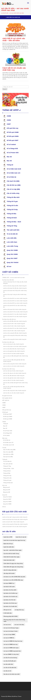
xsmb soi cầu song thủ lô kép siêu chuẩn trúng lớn (15, 336)
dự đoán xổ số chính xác (10, 596)
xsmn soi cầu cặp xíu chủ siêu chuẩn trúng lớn (15, 346)
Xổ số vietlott (11, 144)
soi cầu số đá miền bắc (10, 667)
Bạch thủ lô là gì (8, 543)
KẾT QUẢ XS (5, 400)
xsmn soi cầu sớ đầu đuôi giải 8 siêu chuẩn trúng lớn (15, 356)
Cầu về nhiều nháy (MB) (9, 449)
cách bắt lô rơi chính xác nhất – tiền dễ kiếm (13, 39)
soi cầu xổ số (7, 670)
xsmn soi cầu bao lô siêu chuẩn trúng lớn (13, 344)
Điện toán (4, 438)
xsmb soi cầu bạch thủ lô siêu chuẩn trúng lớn (14, 309)
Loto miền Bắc (12, 238)
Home (3, 17)
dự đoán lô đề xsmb (9, 586)
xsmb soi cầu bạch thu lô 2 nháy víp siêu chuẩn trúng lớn (15, 282)
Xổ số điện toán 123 (13, 173)
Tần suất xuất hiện (13, 230)
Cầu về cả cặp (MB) (13, 189)
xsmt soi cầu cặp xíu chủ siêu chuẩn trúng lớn (14, 373)
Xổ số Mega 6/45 (12, 148)
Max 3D (9, 156)
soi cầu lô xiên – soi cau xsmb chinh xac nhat (15, 9)
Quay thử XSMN (12, 254)
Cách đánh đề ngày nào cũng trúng (13, 566)
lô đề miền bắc (8, 613)
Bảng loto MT (6, 487)
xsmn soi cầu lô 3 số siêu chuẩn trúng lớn (13, 353)
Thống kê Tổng (12, 226)
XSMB (9, 116)
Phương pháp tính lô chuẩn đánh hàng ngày (14, 620)
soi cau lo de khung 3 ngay (11, 627)
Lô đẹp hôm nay (19, 609)
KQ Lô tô (4, 485)
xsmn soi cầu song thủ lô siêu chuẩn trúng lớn (14, 363)
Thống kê (10, 165)
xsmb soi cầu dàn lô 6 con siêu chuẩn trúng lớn (15, 316)
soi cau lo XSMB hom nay (10, 644)
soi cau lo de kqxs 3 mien (10, 631)
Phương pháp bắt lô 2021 (10, 616)
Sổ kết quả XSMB (13, 132)
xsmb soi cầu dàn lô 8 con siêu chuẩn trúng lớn (15, 328)
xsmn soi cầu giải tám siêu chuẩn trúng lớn (14, 351)
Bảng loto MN (6, 489)
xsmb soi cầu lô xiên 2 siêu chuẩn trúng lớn (14, 323)
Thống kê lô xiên (12, 205)
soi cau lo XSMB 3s (9, 637)
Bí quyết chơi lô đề (7, 395)
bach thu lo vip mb (21, 537)
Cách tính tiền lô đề (9, 560)
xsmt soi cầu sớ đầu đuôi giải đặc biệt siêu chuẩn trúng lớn (13, 387)
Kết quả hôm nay (12, 128)
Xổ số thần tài (11, 177)
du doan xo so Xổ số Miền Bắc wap (13, 580)
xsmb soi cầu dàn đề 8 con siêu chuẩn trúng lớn (15, 303)
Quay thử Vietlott (12, 262)
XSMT (9, 124)
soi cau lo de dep (19, 624)
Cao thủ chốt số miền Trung (11, 553)
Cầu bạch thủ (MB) (13, 181)
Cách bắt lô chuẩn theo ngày (11, 556)
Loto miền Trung (12, 246)
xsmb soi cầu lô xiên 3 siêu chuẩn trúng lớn (14, 326)
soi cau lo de (7, 624)
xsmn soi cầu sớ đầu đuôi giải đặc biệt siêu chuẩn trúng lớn (14, 360)
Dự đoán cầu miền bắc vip (9, 319)
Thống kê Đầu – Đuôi (14, 222)
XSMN (9, 120)
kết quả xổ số (7, 609)
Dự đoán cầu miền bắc (8, 280)
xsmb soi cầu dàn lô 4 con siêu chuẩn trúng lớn (15, 314)
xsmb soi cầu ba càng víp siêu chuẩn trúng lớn (15, 285)
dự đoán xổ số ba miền (10, 590)
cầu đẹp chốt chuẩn (9, 573)
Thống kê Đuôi (12, 218)
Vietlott (4, 421)
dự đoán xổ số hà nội (9, 599)
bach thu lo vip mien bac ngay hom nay (14, 540)
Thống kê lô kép (12, 209)
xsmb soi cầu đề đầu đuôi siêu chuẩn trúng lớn (15, 321)
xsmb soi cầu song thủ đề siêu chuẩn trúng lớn (15, 333)
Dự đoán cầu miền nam (8, 342)
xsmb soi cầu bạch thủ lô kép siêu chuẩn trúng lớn (15, 291)
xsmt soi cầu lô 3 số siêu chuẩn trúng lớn (13, 380)
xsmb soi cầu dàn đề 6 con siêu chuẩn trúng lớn (15, 300)
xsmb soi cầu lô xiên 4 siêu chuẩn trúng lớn (14, 330)
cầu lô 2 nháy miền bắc (10, 570)
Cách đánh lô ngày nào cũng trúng (13, 563)
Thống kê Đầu (11, 213)
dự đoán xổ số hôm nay (10, 603)
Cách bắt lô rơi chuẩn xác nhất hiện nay (14, 69)
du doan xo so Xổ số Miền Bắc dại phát (14, 576)
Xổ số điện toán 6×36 (8, 444)
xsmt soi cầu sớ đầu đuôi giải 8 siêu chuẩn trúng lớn (15, 383)
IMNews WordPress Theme (14, 696)
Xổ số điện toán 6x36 (14, 169)
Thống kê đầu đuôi (13, 197)
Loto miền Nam (12, 242)
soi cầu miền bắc (8, 664)
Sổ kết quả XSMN (13, 136)
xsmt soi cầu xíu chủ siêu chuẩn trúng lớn (13, 393)
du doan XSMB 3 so (9, 583)
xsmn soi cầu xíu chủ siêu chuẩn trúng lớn (13, 366)
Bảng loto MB (6, 492)
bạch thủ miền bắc (9, 547)
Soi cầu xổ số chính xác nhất (11, 674)
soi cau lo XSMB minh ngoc (11, 647)
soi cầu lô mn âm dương (10, 657)
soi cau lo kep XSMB (9, 634)
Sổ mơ (9, 266)
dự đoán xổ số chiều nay (10, 593)
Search (5, 89)
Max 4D (9, 161)
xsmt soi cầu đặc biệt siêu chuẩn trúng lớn (13, 375)
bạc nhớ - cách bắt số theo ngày (12, 550)
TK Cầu (4, 447)
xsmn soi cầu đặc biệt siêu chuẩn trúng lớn (14, 348)
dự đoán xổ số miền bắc (10, 606)
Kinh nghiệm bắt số (7, 398)
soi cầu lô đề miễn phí (10, 661)
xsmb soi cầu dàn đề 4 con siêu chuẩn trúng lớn (15, 298)
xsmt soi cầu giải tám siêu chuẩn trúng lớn (13, 378)
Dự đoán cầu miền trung (8, 368)
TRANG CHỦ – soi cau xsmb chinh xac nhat (13, 277)
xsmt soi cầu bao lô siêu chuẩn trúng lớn (13, 370)
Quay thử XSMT (12, 258)
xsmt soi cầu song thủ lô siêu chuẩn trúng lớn (14, 390)
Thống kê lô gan (12, 201)
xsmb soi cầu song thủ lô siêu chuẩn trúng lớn (14, 339)
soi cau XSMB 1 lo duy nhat (11, 654)
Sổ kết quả (5, 412)
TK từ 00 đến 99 (12, 234)
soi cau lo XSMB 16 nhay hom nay (13, 641)
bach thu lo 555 (8, 537)
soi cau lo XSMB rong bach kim (12, 651)
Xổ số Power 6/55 (13, 152)
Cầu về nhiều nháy (13, 193)
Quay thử (4, 494)
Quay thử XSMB (12, 250)
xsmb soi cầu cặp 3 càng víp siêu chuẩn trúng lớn (14, 295)
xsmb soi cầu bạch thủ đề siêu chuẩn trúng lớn (15, 288)
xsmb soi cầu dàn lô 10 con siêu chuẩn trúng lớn (15, 311)
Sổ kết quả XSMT (12, 140)
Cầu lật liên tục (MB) (14, 185)
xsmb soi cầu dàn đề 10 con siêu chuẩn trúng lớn (14, 306)
